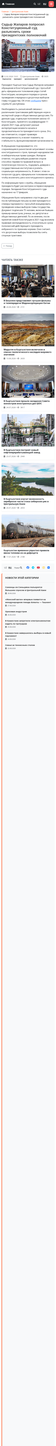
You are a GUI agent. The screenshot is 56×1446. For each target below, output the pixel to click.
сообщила (35, 100)
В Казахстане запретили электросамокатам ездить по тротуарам (27, 622)
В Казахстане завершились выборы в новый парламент (28, 634)
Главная (9, 4)
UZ (39, 4)
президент (18, 79)
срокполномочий (31, 79)
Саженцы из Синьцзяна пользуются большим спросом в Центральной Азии (25, 588)
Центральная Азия (19, 11)
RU (44, 4)
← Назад (7, 245)
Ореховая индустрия (16, 611)
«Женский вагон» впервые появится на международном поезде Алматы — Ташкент (28, 601)
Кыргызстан (6, 79)
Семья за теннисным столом (20, 645)
